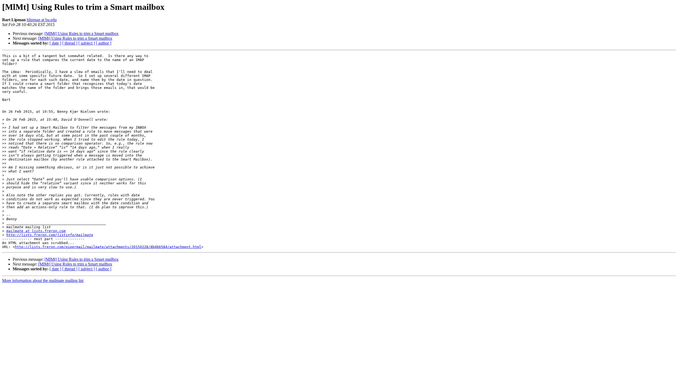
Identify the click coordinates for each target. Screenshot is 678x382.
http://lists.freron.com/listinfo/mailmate (49, 235)
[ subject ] (86, 43)
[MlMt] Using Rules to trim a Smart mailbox (81, 33)
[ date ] (55, 43)
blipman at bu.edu (42, 20)
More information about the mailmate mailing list (42, 280)
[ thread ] (69, 43)
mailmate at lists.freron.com (36, 231)
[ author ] (103, 43)
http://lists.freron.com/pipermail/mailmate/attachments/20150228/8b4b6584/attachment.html (108, 247)
